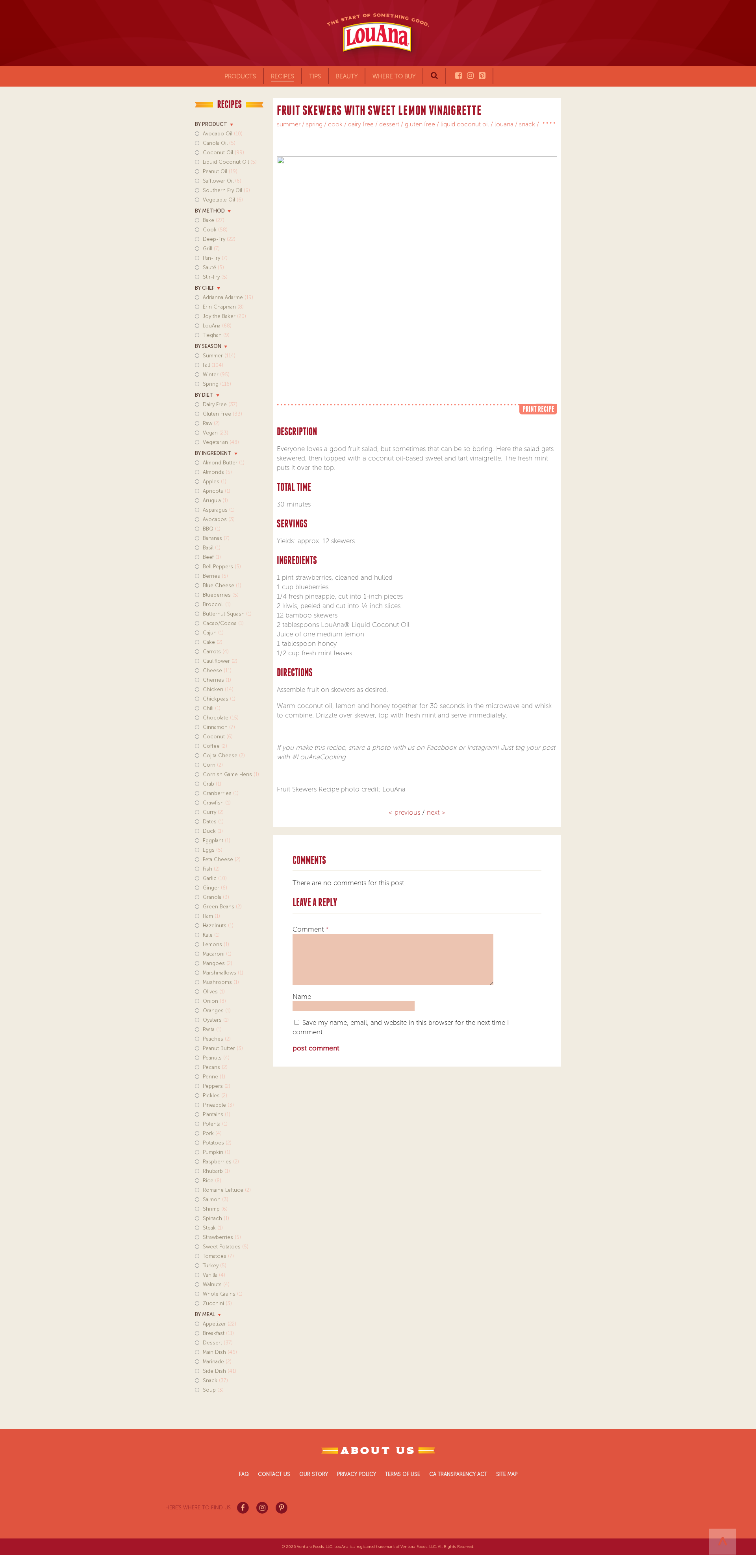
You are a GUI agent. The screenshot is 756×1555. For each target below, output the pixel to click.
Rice (212, 1180)
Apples (214, 481)
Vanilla (214, 1275)
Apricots (216, 491)
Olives (214, 992)
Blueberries (221, 595)
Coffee (215, 746)
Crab (212, 784)
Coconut (218, 737)
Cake (212, 642)
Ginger (215, 888)
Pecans (215, 1067)
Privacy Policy (356, 1474)
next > (436, 812)
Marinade (217, 1362)
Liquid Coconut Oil (230, 162)
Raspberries (221, 1162)
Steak (213, 1228)
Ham (211, 916)
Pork (212, 1133)
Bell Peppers (222, 566)
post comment (316, 1048)
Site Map (506, 1474)
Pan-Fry (215, 258)
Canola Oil (219, 143)
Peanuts (216, 1058)
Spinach (216, 1218)
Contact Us (274, 1474)
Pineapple (218, 1105)
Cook (215, 230)
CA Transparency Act (458, 1474)
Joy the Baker (224, 316)
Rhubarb (216, 1171)
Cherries (217, 680)
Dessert (218, 1343)
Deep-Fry (219, 239)
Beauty (347, 76)
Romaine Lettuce (227, 1190)
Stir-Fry (215, 277)
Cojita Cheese (224, 755)
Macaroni (217, 954)
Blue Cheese (222, 585)
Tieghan (216, 335)
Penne (214, 1077)
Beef (212, 557)
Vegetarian (221, 442)
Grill (211, 248)
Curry (213, 812)
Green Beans (222, 907)
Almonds (217, 472)
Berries (215, 576)
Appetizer (219, 1324)
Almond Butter (224, 463)
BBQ (211, 529)
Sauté (213, 267)
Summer (219, 356)
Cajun (213, 633)
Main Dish (220, 1352)
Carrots (216, 652)
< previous (405, 812)
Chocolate (221, 718)
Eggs (212, 850)
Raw (211, 423)
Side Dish (219, 1371)
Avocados (219, 519)
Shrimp (215, 1209)
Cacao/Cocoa (223, 623)
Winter (216, 374)
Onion (214, 1001)
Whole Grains (223, 1294)
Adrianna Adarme (228, 297)
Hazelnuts (218, 925)
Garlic (215, 878)
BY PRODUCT (211, 124)
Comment (311, 929)
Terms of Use (402, 1474)
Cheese (217, 670)
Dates (213, 822)
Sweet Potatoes (225, 1247)
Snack (215, 1380)
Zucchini (217, 1303)
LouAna (217, 326)
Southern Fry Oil (226, 190)
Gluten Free (222, 414)
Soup (213, 1390)
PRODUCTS (240, 76)
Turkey (214, 1265)
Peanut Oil (220, 171)
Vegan (215, 433)
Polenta (215, 1124)
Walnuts (216, 1284)
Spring (217, 384)
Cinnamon (219, 727)
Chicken (218, 689)
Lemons (216, 944)
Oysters (216, 1020)
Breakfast (218, 1333)
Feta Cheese (222, 859)
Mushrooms (221, 982)
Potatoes (217, 1143)
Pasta (212, 1029)
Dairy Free (220, 404)
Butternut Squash (227, 614)
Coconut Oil (223, 152)
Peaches (217, 1039)
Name (302, 996)
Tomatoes (218, 1256)
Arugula (215, 500)
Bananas (216, 538)
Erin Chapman (223, 307)
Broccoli (217, 604)
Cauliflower (220, 661)
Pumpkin (216, 1152)
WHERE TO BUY (393, 76)
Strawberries (222, 1237)
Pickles (215, 1095)
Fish (211, 869)
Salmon (215, 1199)
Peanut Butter (223, 1048)
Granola (216, 897)
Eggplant (216, 840)
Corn (213, 765)
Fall (213, 365)
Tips (315, 76)
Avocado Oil (223, 134)
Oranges (217, 1010)
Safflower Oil (222, 181)
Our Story (313, 1474)
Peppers (216, 1086)
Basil (211, 548)
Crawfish (217, 803)
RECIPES (282, 76)
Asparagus (219, 510)
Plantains (216, 1114)
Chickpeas (219, 699)
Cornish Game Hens (231, 774)
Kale (211, 935)
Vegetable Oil (223, 200)
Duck (213, 831)
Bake (213, 220)
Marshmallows (223, 973)
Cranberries (221, 793)
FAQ (244, 1474)
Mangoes (217, 963)
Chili (211, 708)
